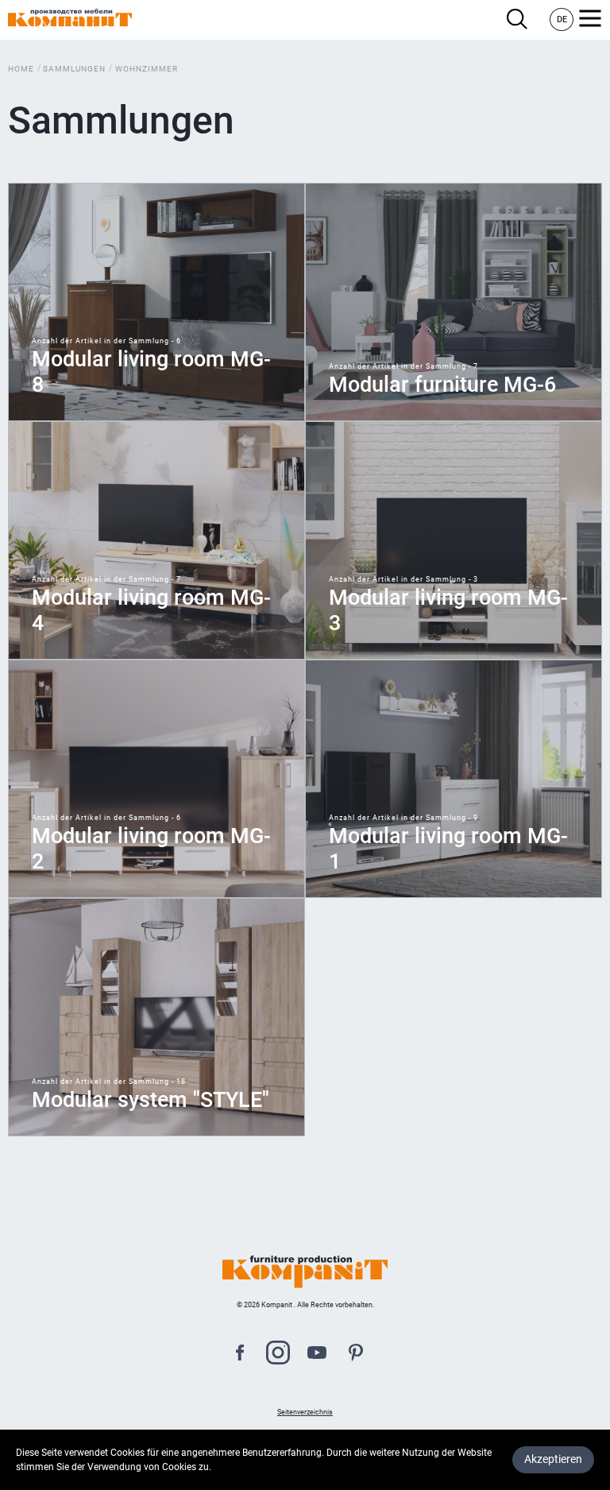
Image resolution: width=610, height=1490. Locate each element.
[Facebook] (240, 1354)
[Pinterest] (356, 1354)
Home (21, 68)
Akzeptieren (553, 1459)
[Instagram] (278, 1354)
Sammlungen (74, 68)
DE (562, 19)
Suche (521, 19)
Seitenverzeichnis (305, 1412)
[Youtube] (317, 1354)
